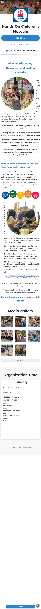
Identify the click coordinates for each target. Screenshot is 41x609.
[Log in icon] (34, 2)
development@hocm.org (11, 410)
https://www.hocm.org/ (11, 415)
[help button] (38, 606)
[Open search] (31, 2)
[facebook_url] (3, 420)
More (22, 361)
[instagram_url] (5, 420)
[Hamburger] (38, 2)
